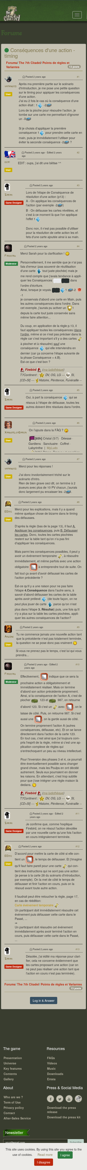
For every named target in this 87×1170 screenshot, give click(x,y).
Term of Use (12, 1102)
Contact (9, 1113)
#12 (77, 846)
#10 (77, 664)
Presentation (13, 1058)
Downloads (55, 1074)
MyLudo (52, 448)
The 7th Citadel (30, 63)
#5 (78, 390)
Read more (45, 1154)
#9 (78, 627)
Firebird (10, 256)
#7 (78, 459)
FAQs (51, 1058)
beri (7, 162)
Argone (9, 636)
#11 (77, 813)
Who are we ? (13, 1097)
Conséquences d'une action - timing (39, 52)
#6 (78, 422)
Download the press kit (63, 1117)
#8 (78, 502)
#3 (78, 185)
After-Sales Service (17, 1118)
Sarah (8, 195)
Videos (52, 1063)
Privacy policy (14, 1107)
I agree (65, 1155)
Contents (10, 1074)
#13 (77, 949)
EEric (8, 511)
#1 (78, 76)
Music (51, 1068)
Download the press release (61, 1109)
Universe (10, 1063)
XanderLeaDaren (15, 432)
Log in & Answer (43, 1000)
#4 (78, 246)
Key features (13, 1068)
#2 (78, 152)
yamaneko (10, 86)
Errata (51, 1079)
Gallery (9, 1079)
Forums (11, 63)
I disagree (43, 1162)
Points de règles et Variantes (61, 984)
